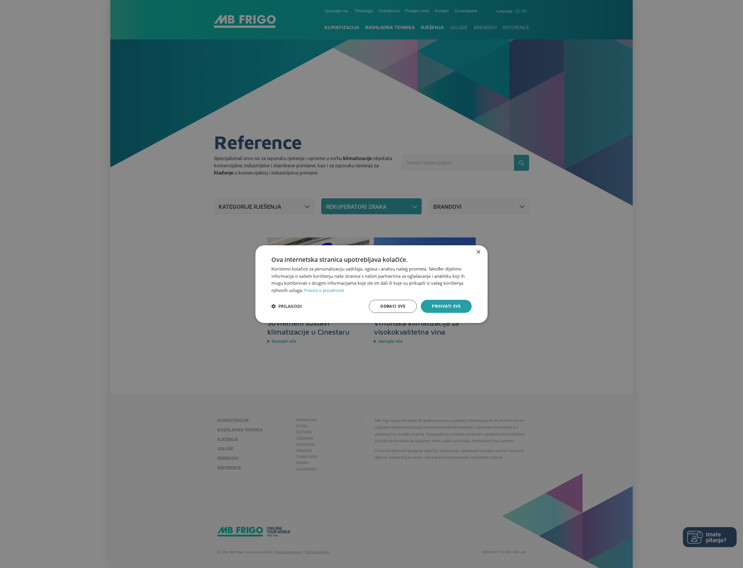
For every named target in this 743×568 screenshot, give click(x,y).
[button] (286, 306)
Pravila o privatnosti (324, 290)
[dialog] (371, 284)
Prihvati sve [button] (446, 306)
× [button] (478, 252)
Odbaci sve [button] (392, 306)
